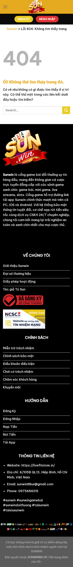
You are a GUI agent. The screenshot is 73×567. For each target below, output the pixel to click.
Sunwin (12, 29)
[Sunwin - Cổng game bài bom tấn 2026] (36, 7)
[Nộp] (66, 110)
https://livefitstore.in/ (38, 465)
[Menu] (5, 7)
